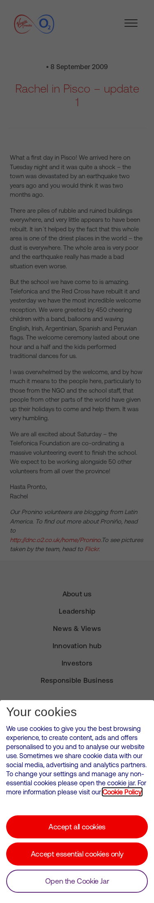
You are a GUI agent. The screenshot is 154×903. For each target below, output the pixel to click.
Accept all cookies (77, 826)
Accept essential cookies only (77, 853)
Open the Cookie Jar (77, 881)
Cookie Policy (122, 792)
